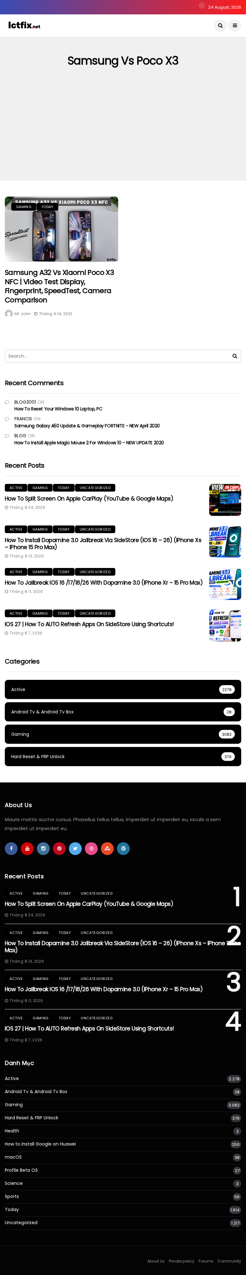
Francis (23, 419)
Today (47, 206)
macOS (13, 1157)
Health (12, 1131)
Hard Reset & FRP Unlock (31, 1118)
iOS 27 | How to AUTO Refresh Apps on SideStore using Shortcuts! (89, 624)
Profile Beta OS (21, 1170)
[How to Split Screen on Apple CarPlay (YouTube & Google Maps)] (225, 500)
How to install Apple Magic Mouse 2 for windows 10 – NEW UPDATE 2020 (89, 442)
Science (14, 1183)
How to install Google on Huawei (40, 1144)
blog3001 (25, 402)
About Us (156, 1261)
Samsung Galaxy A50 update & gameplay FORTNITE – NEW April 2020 (87, 426)
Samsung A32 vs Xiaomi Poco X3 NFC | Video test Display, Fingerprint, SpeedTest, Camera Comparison (59, 286)
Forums (206, 1261)
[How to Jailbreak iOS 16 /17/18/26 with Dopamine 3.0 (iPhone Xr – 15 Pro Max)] (225, 584)
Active (16, 487)
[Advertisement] (123, 132)
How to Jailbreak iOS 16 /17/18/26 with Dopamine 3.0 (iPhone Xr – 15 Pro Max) (103, 583)
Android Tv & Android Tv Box (36, 1091)
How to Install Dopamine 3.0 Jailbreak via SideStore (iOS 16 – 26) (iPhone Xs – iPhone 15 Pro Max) (103, 543)
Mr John (22, 314)
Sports (12, 1196)
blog (20, 435)
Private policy (181, 1261)
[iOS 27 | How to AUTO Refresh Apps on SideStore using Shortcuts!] (225, 625)
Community (229, 1261)
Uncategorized (95, 487)
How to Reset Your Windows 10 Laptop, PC (58, 409)
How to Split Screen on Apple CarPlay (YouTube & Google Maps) (89, 498)
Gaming (23, 206)
